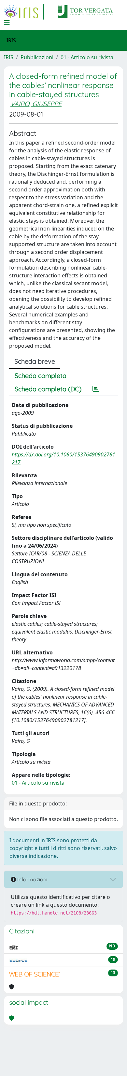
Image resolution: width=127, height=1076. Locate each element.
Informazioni (31, 879)
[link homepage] (24, 12)
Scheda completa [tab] (40, 375)
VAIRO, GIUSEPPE (36, 104)
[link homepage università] (85, 12)
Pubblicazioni (37, 57)
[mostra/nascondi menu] (7, 23)
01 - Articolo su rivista (87, 57)
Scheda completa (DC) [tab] (48, 389)
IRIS (8, 57)
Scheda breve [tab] (34, 361)
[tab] (96, 389)
